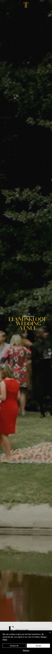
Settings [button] (26, 650)
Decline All (14, 645)
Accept (38, 645)
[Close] (48, 634)
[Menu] (25, 4)
